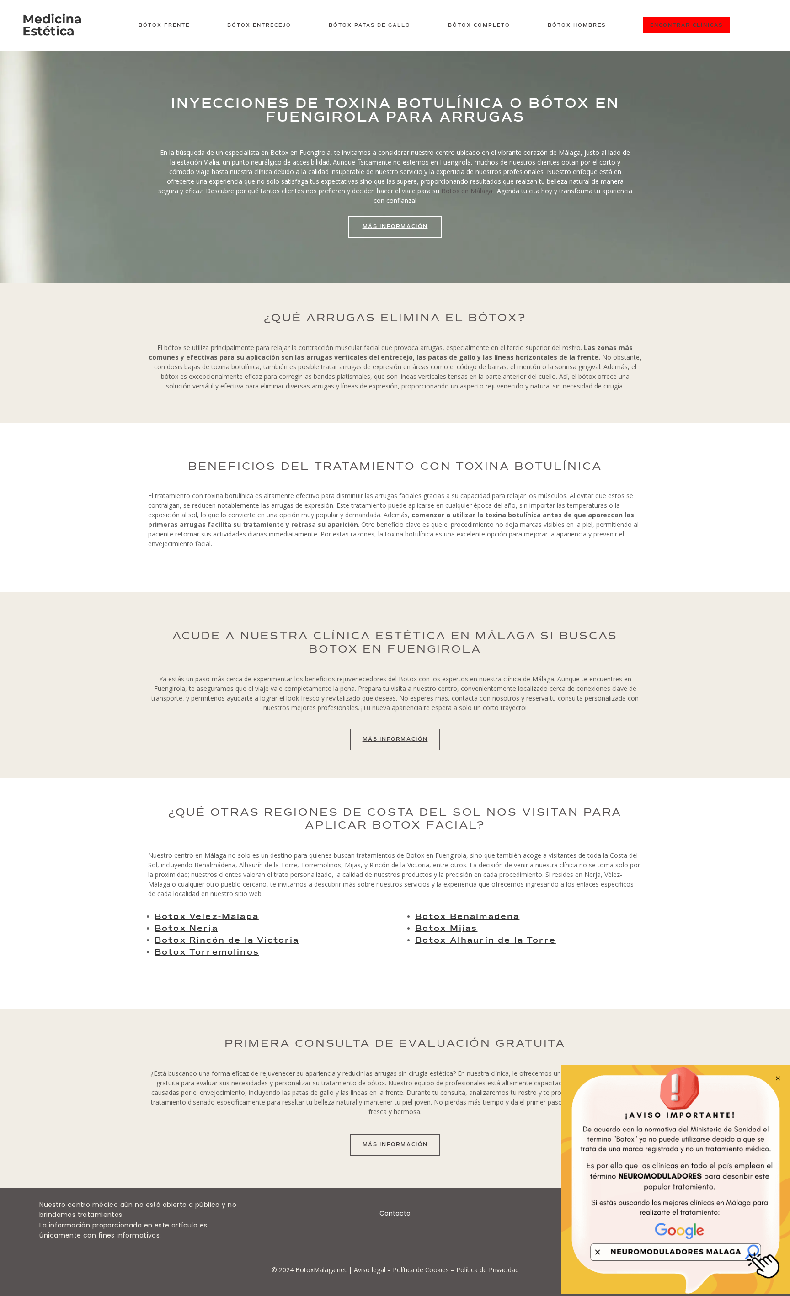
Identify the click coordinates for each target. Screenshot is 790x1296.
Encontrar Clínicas (686, 25)
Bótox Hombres (577, 25)
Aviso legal (369, 1269)
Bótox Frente (164, 25)
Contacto (395, 1213)
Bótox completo (479, 25)
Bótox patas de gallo (370, 25)
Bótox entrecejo (259, 25)
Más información (395, 739)
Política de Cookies (421, 1269)
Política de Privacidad (487, 1269)
